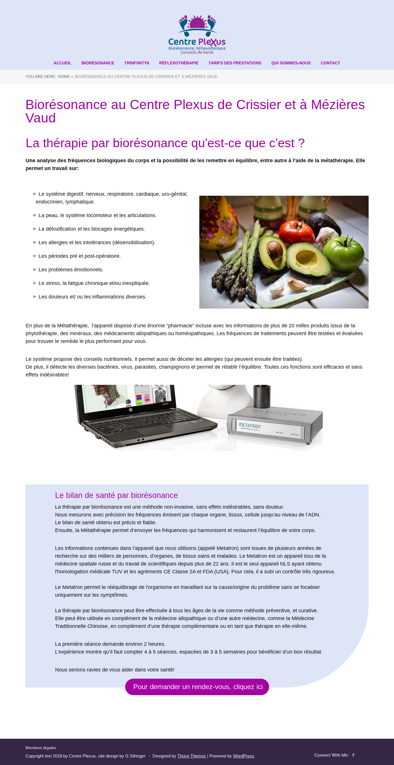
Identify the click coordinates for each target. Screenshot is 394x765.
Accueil (63, 63)
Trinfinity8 (136, 63)
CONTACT (330, 63)
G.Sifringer (135, 755)
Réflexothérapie (178, 63)
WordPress (243, 755)
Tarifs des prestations (235, 63)
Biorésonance (98, 63)
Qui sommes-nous (291, 63)
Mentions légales (40, 747)
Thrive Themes (191, 755)
